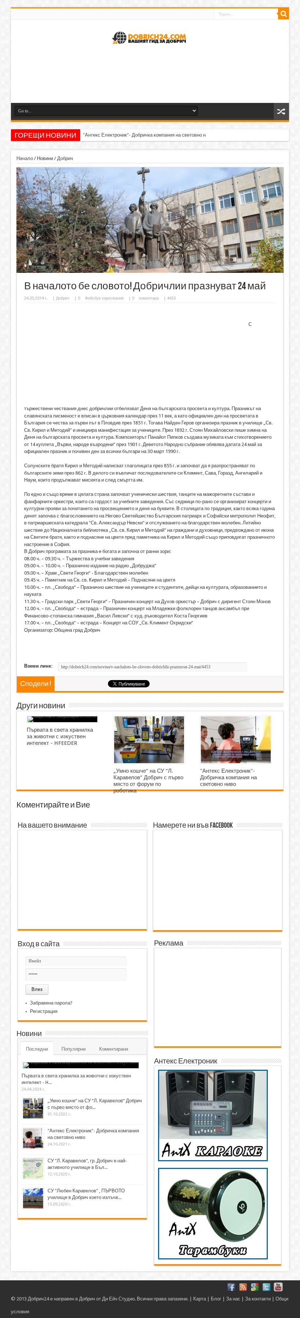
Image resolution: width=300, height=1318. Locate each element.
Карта (199, 1299)
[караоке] (213, 1159)
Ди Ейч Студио (118, 1299)
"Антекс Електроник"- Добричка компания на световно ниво (148, 135)
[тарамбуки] (213, 1258)
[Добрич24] (150, 47)
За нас (233, 1299)
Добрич (65, 158)
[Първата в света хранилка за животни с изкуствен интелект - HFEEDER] (62, 719)
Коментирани (113, 1049)
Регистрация (43, 1011)
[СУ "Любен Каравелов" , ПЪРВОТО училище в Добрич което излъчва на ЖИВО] (33, 1198)
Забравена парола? (51, 1003)
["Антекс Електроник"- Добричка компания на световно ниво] (236, 739)
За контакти (258, 1299)
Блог (216, 1299)
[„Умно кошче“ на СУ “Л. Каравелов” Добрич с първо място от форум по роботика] (149, 739)
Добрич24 (38, 1299)
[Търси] (283, 13)
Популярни (73, 1049)
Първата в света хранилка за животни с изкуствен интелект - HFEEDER (60, 736)
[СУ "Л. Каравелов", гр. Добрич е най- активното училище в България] (33, 1168)
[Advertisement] (150, 77)
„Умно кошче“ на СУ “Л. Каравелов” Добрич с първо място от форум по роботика (148, 781)
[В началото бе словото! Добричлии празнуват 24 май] (150, 271)
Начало (24, 158)
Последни (37, 1049)
